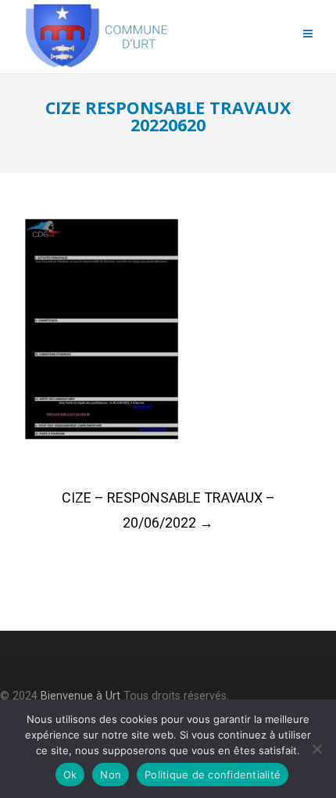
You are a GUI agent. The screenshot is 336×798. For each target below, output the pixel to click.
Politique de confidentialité (213, 774)
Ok (70, 774)
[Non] (316, 749)
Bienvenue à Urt (80, 696)
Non (110, 774)
